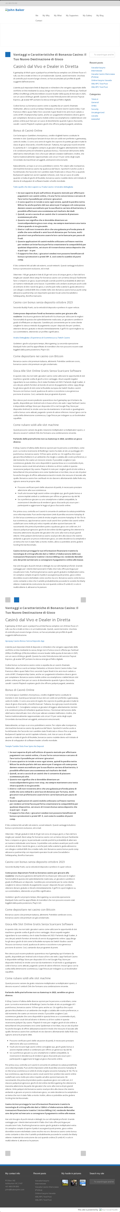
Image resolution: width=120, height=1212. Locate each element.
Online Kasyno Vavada (101, 80)
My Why (46, 15)
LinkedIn (112, 3)
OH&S (94, 105)
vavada (94, 115)
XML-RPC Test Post (99, 83)
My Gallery (87, 15)
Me (37, 15)
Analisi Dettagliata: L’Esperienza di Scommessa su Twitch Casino (41, 337)
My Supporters (72, 15)
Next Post (83, 599)
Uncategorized (97, 112)
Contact (39, 21)
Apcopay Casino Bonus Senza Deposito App (24, 641)
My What (58, 15)
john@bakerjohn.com (14, 1189)
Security (94, 109)
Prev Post (7, 599)
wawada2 (95, 119)
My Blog (99, 15)
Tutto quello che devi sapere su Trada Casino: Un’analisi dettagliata (43, 187)
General (95, 102)
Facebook (106, 3)
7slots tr (94, 99)
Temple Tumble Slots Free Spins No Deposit (24, 746)
